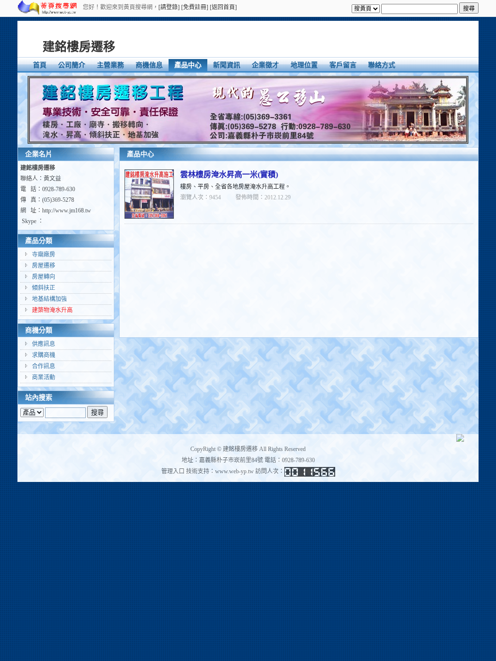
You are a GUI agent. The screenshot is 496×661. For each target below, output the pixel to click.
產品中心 (188, 65)
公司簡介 (71, 65)
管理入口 (173, 471)
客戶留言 (342, 65)
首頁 (39, 65)
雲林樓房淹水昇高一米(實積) (229, 174)
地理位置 (304, 65)
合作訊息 (43, 366)
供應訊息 (43, 344)
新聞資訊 (226, 65)
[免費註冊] (194, 7)
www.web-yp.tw (234, 471)
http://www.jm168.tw (66, 210)
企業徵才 (265, 65)
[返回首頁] (223, 7)
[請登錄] (169, 7)
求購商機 (43, 355)
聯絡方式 (381, 65)
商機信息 (149, 65)
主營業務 (110, 65)
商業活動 (43, 377)
